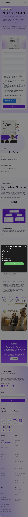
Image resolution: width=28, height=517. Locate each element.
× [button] (25, 246)
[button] (13, 270)
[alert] (14, 258)
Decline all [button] (14, 266)
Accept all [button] (14, 263)
